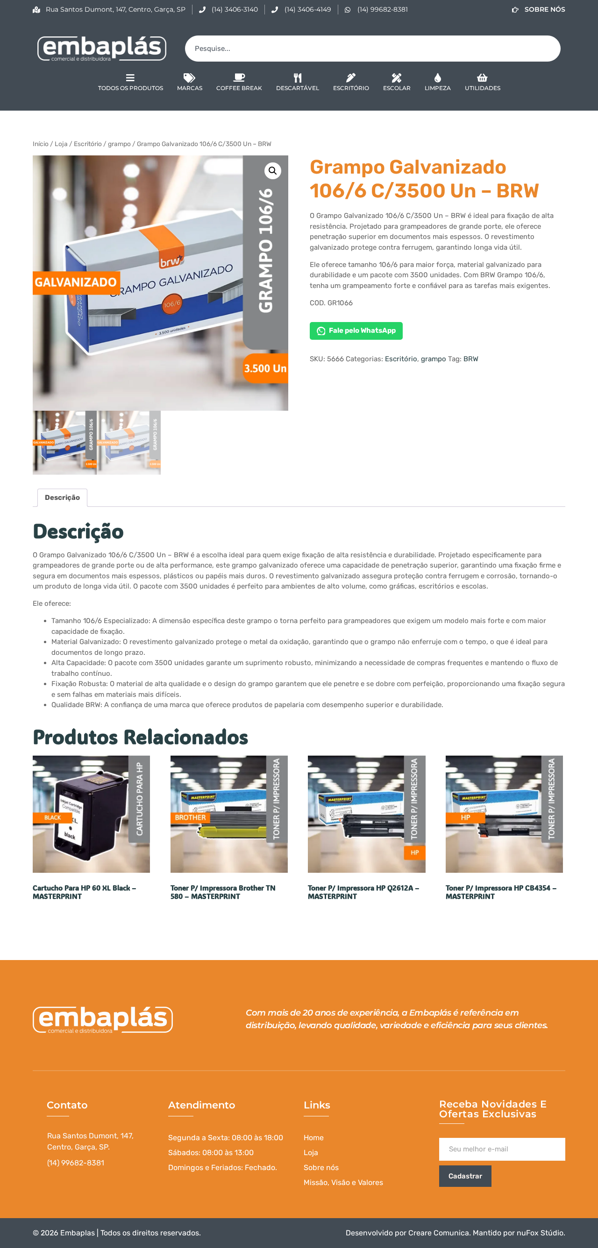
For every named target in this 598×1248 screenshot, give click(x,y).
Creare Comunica (438, 1232)
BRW (470, 359)
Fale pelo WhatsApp (362, 330)
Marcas (189, 87)
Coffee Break (239, 87)
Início (41, 143)
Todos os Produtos (130, 87)
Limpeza (438, 87)
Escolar (397, 87)
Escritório (351, 87)
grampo (119, 143)
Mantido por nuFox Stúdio (518, 1232)
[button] (272, 170)
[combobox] (373, 48)
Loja (61, 143)
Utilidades (482, 87)
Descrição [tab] (62, 497)
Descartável (297, 87)
